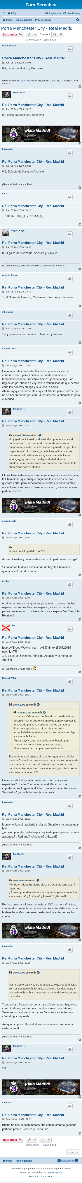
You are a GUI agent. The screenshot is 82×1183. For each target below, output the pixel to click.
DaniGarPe (19, 92)
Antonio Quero (9, 275)
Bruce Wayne (9, 45)
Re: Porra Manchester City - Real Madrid (33, 105)
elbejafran (7, 312)
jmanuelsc (7, 149)
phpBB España (54, 1172)
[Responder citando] (70, 49)
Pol (13, 625)
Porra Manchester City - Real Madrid (36, 28)
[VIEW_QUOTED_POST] (40, 435)
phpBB (31, 1168)
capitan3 (6, 1102)
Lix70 (5, 193)
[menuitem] (11, 13)
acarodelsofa (9, 521)
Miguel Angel (18, 230)
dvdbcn (6, 581)
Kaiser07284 (9, 348)
